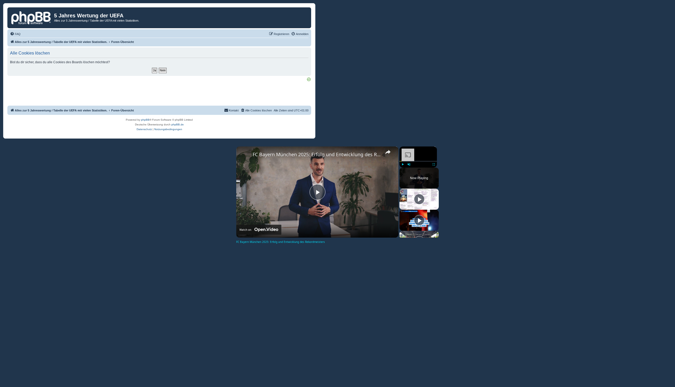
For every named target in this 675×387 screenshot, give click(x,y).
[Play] (402, 164)
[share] (388, 152)
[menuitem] (15, 34)
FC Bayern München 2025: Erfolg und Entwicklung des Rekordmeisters (316, 154)
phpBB (145, 119)
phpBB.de (177, 124)
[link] (244, 155)
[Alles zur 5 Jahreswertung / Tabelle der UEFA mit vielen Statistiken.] (31, 17)
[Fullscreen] (434, 164)
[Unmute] (409, 164)
